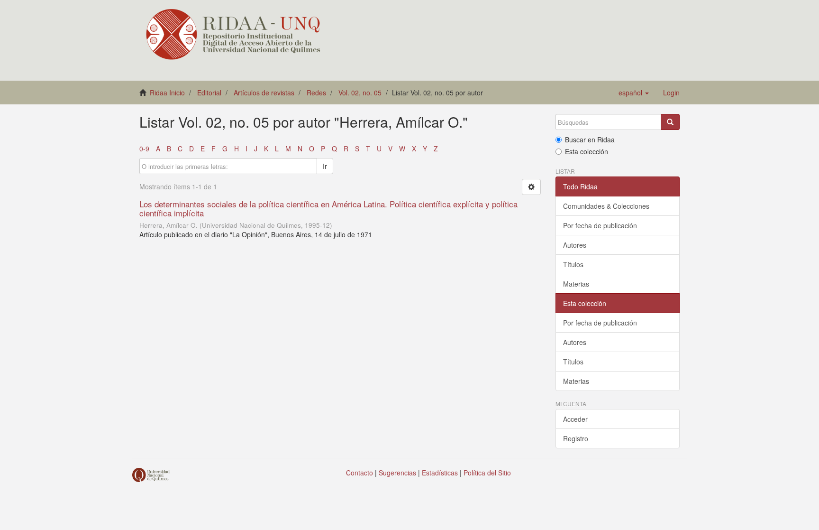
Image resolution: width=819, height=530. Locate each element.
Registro (575, 438)
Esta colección (586, 151)
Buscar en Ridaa (590, 139)
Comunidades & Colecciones (606, 206)
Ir (325, 166)
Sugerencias (397, 472)
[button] (633, 92)
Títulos (573, 264)
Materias (576, 283)
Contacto (359, 472)
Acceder (575, 419)
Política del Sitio (487, 472)
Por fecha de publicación (600, 225)
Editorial (209, 92)
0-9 (144, 148)
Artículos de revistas (264, 92)
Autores (574, 245)
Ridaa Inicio (167, 92)
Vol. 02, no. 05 (360, 92)
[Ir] (670, 122)
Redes (316, 92)
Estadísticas (440, 472)
